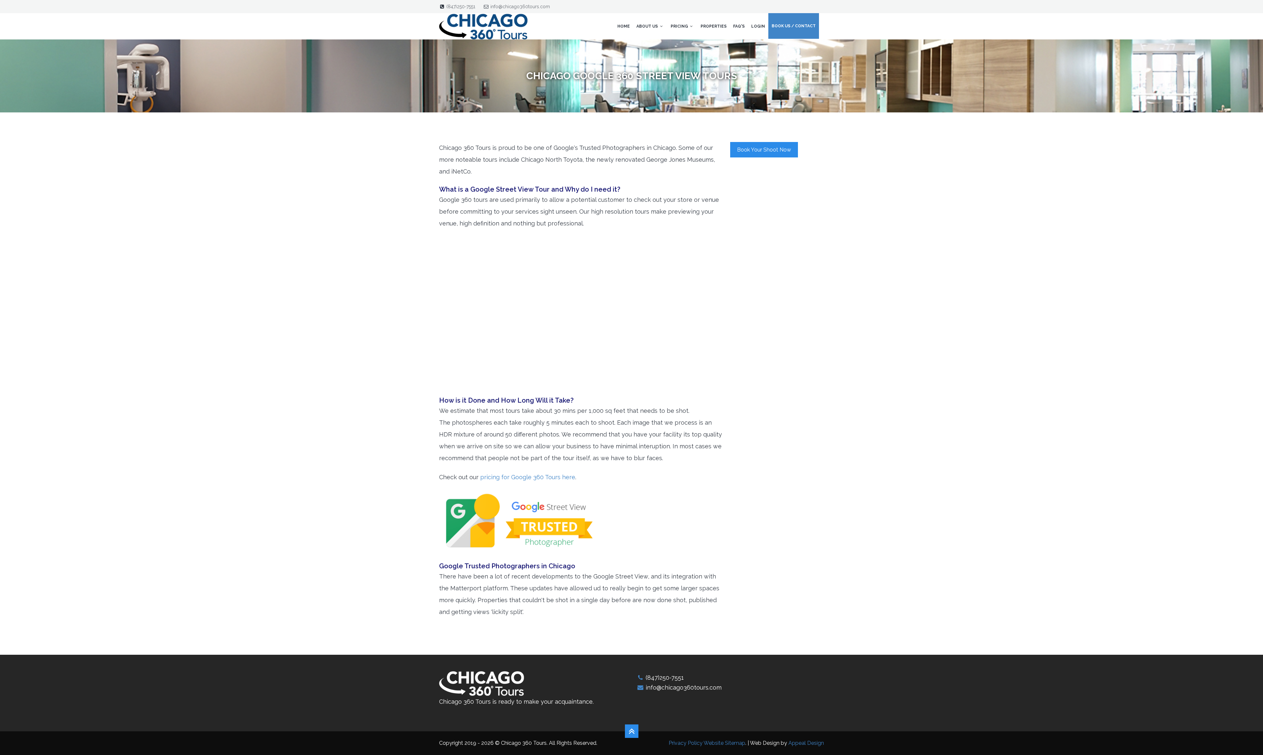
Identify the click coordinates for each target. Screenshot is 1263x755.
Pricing (680, 26)
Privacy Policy (686, 743)
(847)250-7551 (460, 6)
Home (623, 26)
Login (758, 26)
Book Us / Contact (794, 26)
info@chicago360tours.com (520, 6)
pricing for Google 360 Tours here (527, 477)
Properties (714, 26)
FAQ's (739, 26)
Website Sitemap (724, 743)
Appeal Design (806, 743)
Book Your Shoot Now (764, 150)
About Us (647, 26)
